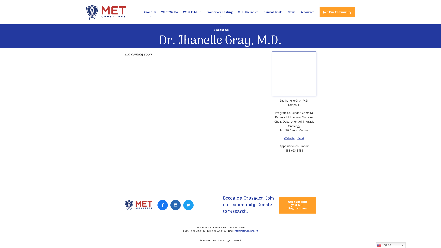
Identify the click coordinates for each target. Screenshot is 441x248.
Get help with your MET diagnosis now (297, 205)
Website (289, 138)
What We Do (169, 12)
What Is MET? (192, 12)
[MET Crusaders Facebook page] (162, 205)
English (386, 245)
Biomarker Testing (220, 12)
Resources (307, 12)
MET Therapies (248, 12)
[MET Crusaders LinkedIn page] (175, 205)
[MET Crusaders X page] (188, 205)
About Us (149, 12)
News (291, 12)
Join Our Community (337, 12)
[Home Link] (108, 12)
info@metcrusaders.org (246, 230)
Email (301, 138)
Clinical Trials (273, 12)
